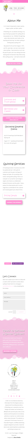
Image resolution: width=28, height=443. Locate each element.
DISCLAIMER (14, 388)
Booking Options (10, 351)
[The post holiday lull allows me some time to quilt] (14, 242)
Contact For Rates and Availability (14, 118)
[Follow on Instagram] (11, 396)
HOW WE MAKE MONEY (14, 390)
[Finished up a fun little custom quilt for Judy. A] (14, 215)
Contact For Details (14, 202)
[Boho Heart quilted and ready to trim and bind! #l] (14, 228)
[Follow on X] (14, 396)
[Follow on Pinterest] (17, 396)
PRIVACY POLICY (14, 385)
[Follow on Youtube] (19, 396)
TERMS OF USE (14, 387)
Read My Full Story (14, 63)
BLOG (14, 382)
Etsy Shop (7, 1)
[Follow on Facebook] (8, 396)
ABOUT (14, 381)
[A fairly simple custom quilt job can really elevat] (14, 255)
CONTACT (14, 384)
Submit (21, 312)
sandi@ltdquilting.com (8, 286)
